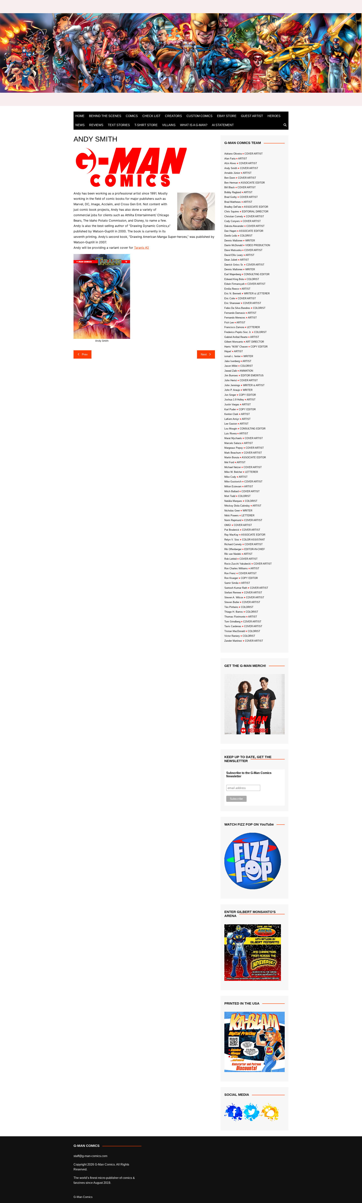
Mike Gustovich (233, 481)
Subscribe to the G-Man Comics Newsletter (249, 774)
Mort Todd (229, 496)
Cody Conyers (232, 221)
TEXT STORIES (119, 125)
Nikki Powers (231, 515)
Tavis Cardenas (232, 626)
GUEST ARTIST (252, 116)
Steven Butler (231, 602)
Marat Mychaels (233, 438)
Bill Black (229, 187)
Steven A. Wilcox (233, 597)
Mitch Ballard (231, 491)
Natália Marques (233, 501)
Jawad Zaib (230, 370)
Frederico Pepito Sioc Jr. (237, 332)
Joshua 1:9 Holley (234, 399)
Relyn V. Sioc (231, 539)
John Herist (230, 380)
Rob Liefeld (230, 558)
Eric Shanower (232, 303)
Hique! (227, 351)
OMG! (227, 525)
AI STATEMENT (223, 125)
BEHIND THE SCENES (105, 116)
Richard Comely (233, 544)
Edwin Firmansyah (234, 283)
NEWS (80, 125)
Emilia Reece (231, 288)
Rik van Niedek (232, 554)
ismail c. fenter (232, 356)
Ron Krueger (231, 578)
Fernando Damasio (234, 312)
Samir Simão (231, 583)
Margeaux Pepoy (233, 447)
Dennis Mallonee (233, 240)
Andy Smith (230, 168)
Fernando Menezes (234, 317)
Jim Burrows (231, 375)
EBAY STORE (226, 116)
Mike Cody (230, 476)
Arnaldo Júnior (232, 172)
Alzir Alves (230, 163)
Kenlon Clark (231, 414)
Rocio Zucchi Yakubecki (237, 563)
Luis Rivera (230, 433)
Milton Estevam (233, 486)
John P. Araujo (232, 390)
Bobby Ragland (232, 192)
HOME (79, 116)
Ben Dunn (229, 177)
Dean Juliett (230, 259)
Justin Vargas (231, 404)
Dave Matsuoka (233, 250)
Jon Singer (230, 394)
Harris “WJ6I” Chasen (236, 346)
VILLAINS (169, 125)
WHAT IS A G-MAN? (193, 125)
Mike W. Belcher (233, 472)
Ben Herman (231, 182)
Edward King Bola (234, 279)
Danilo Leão (230, 235)
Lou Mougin (230, 428)
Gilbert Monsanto (233, 341)
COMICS (132, 116)
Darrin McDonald (233, 245)
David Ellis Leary (233, 255)
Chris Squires (231, 211)
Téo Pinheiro (231, 607)
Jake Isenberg (232, 361)
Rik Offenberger (233, 549)
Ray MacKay (231, 534)
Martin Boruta (231, 457)
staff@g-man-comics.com (90, 1156)
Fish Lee (229, 322)
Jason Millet (231, 365)
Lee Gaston (230, 423)
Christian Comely (233, 216)
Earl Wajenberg (232, 274)
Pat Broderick (231, 529)
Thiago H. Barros (233, 611)
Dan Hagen (230, 231)
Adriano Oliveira (233, 153)
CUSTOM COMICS (199, 116)
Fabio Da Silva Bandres (237, 308)
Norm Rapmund (232, 520)
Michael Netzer (232, 467)
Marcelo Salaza (232, 443)
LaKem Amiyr (231, 419)
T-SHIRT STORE (146, 125)
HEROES (274, 116)
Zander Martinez (233, 640)
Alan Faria (229, 158)
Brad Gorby (230, 197)
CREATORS (173, 116)
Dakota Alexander (234, 226)
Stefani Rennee (232, 592)
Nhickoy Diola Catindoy (237, 505)
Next (204, 354)
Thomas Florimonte (234, 616)
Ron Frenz (230, 573)
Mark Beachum (232, 452)
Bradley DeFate (232, 206)
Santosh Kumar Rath (235, 587)
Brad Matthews (232, 201)
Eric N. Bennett (232, 293)
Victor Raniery (232, 635)
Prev (85, 354)
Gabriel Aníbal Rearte (236, 337)
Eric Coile (229, 298)
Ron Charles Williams (236, 568)
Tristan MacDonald (234, 631)
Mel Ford (229, 462)
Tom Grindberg (232, 621)
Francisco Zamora (234, 327)
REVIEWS (96, 125)
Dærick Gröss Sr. (233, 264)
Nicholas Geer (232, 510)
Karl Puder (230, 409)
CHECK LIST (151, 116)
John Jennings (232, 385)
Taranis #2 (141, 247)
